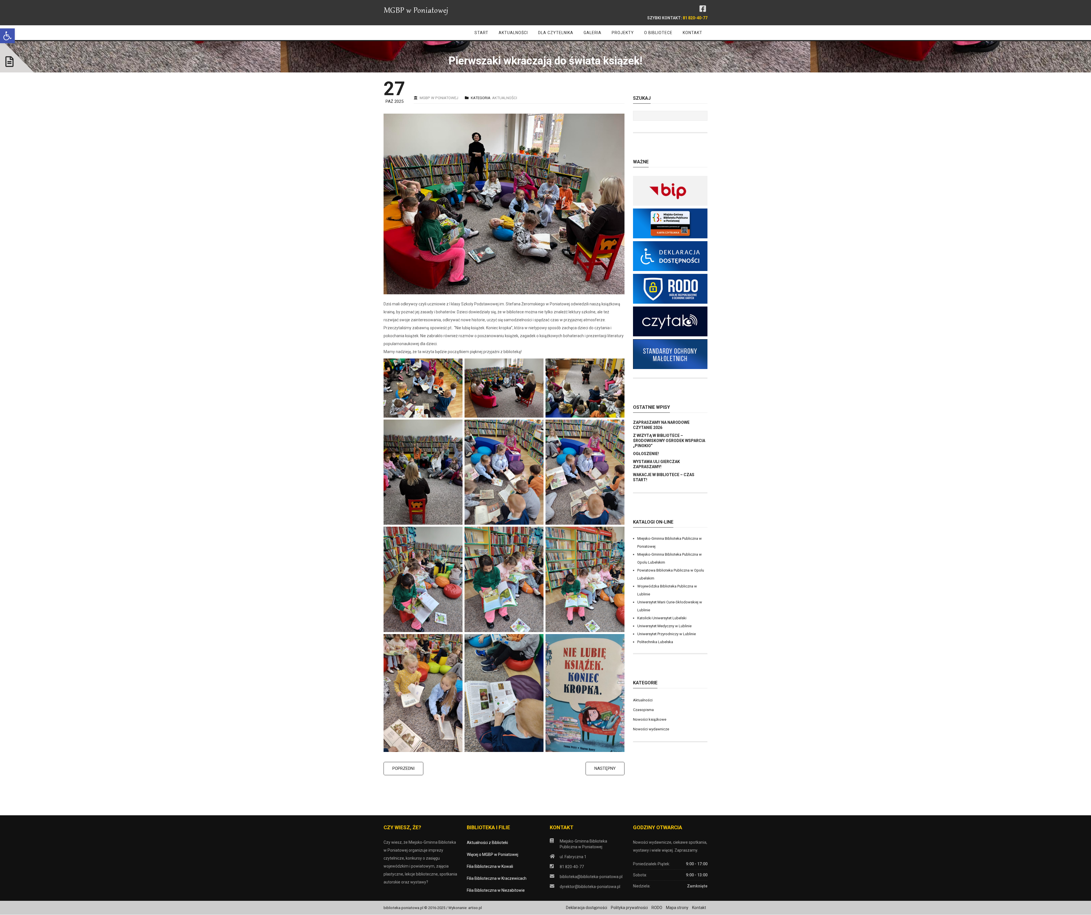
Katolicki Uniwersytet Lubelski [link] (661, 618)
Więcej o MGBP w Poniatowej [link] (492, 854)
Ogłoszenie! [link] (646, 453)
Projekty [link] (623, 32)
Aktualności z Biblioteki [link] (487, 842)
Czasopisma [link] (643, 710)
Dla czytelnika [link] (555, 32)
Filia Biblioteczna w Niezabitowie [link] (496, 890)
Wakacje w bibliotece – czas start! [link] (663, 477)
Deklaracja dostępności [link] (586, 907)
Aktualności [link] (513, 32)
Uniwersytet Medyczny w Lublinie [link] (664, 626)
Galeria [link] (592, 32)
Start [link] (481, 32)
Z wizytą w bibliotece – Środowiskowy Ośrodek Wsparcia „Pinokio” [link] (669, 440)
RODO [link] (656, 907)
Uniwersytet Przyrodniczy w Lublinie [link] (666, 634)
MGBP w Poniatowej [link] (439, 98)
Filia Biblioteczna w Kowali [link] (490, 866)
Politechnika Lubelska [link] (655, 642)
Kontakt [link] (692, 32)
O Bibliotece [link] (658, 32)
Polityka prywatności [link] (629, 907)
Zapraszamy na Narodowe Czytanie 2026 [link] (661, 425)
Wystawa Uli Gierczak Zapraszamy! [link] (656, 464)
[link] (7, 35)
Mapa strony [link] (677, 907)
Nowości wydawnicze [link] (651, 729)
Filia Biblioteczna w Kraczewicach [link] (496, 878)
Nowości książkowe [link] (649, 719)
